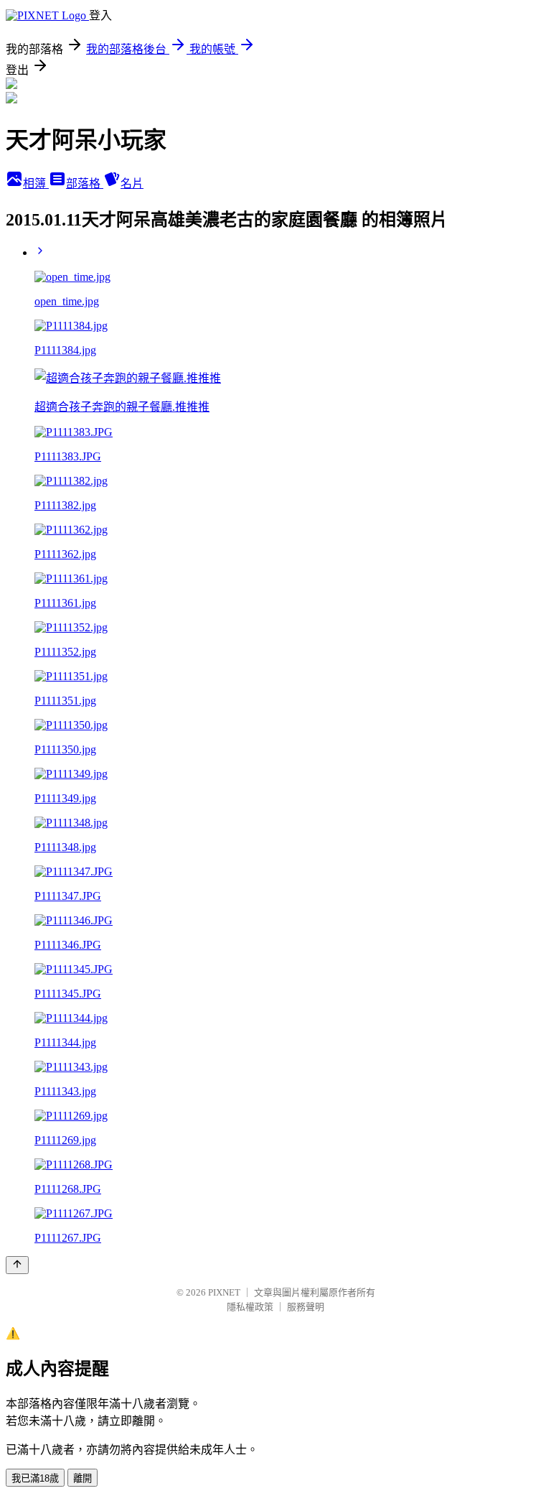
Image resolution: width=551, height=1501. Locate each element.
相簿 (36, 183)
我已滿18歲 (35, 1478)
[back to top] (17, 1265)
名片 (132, 183)
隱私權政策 (250, 1306)
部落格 (84, 183)
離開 (82, 1478)
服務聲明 (305, 1306)
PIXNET (224, 1292)
